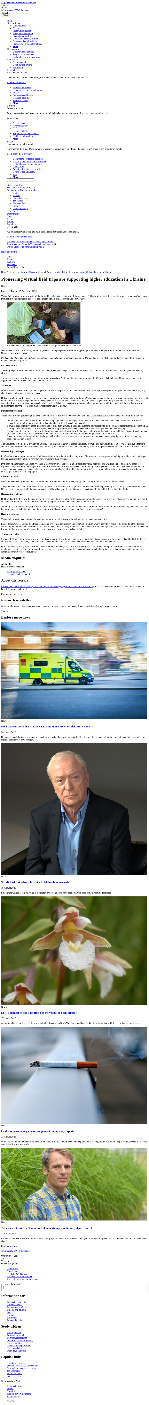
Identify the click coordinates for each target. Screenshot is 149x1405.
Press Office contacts (16, 267)
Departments (13, 214)
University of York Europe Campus (23, 1279)
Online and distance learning (20, 1340)
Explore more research (11, 594)
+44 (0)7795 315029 (16, 571)
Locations (11, 224)
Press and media (14, 1320)
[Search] (35, 180)
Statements (12, 264)
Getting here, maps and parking (21, 1368)
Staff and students (15, 185)
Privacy (10, 1388)
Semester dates (14, 1376)
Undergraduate (14, 1332)
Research (11, 70)
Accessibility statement (25, 2)
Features (11, 262)
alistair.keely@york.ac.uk (18, 574)
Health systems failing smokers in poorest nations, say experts (37, 1131)
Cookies (11, 1391)
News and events (9, 252)
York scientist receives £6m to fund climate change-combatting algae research (47, 1227)
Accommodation (14, 1348)
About (10, 141)
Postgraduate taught (16, 1335)
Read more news (9, 1246)
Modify (10, 1401)
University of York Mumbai (19, 1276)
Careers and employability (19, 1345)
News (9, 216)
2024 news (33, 272)
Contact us (12, 1271)
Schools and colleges (16, 1310)
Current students (14, 1304)
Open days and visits (16, 1351)
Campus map (13, 1268)
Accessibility (13, 1396)
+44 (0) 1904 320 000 (17, 1274)
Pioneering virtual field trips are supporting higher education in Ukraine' (79, 272)
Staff (9, 1312)
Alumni (10, 221)
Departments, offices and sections (22, 1365)
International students (16, 1307)
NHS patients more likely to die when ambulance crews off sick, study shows (46, 726)
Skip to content (8, 2)
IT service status (14, 1373)
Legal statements (14, 1386)
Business (11, 105)
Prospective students (16, 1302)
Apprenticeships (14, 1343)
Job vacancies (13, 1371)
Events (10, 219)
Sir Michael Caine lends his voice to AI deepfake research (35, 882)
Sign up (4, 611)
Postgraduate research (17, 1338)
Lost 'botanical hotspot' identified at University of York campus (39, 1012)
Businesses (12, 1317)
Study (9, 20)
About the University (16, 1363)
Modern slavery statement (19, 1394)
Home (4, 272)
